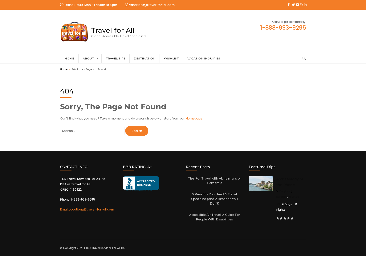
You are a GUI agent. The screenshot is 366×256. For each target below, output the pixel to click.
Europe (281, 196)
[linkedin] (304, 2)
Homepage (194, 118)
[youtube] (296, 2)
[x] (292, 2)
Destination (144, 58)
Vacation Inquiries (203, 58)
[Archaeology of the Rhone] (261, 179)
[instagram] (300, 2)
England (285, 191)
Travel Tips (115, 58)
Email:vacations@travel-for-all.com (87, 209)
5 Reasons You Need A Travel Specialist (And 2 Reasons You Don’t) (214, 199)
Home (69, 58)
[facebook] (288, 2)
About (88, 58)
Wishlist (171, 58)
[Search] (304, 58)
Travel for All (113, 30)
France (293, 196)
